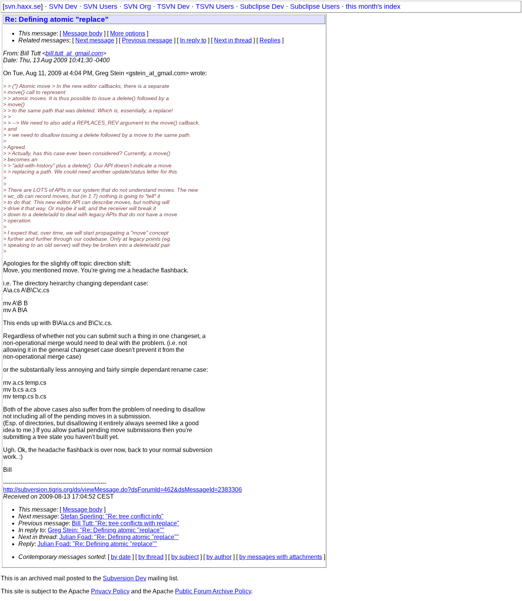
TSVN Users (215, 6)
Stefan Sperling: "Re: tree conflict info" (112, 516)
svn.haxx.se (23, 6)
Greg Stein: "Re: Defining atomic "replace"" (106, 530)
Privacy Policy (110, 591)
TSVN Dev (173, 6)
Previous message (147, 40)
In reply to (193, 40)
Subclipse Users (315, 6)
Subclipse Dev (262, 6)
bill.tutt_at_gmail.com (74, 53)
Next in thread (233, 40)
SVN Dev (63, 6)
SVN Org (137, 6)
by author (219, 557)
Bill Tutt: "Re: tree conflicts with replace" (125, 523)
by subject (185, 557)
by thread (151, 557)
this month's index (373, 6)
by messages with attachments (280, 557)
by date (121, 557)
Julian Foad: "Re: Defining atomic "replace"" (119, 537)
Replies (269, 40)
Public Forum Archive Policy (213, 591)
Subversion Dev (124, 578)
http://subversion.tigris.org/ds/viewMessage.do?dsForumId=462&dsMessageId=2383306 (122, 489)
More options (127, 33)
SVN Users (100, 6)
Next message (94, 40)
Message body (82, 33)
